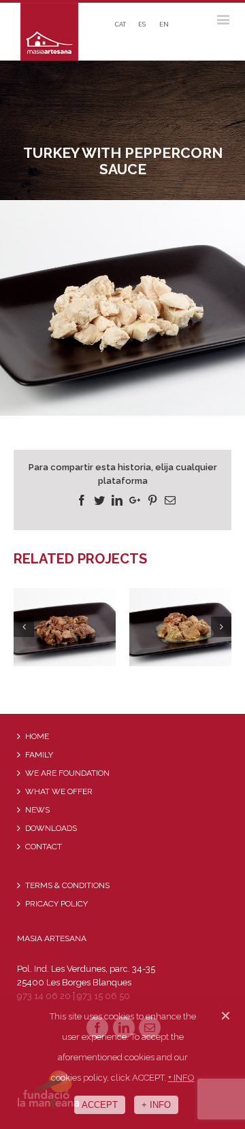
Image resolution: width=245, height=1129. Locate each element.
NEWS (37, 810)
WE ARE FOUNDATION (67, 773)
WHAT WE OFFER (59, 791)
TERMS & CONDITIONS (67, 885)
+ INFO (181, 1078)
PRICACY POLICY (56, 904)
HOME (37, 736)
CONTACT (43, 846)
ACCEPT (100, 1105)
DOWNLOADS (51, 828)
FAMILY (39, 754)
